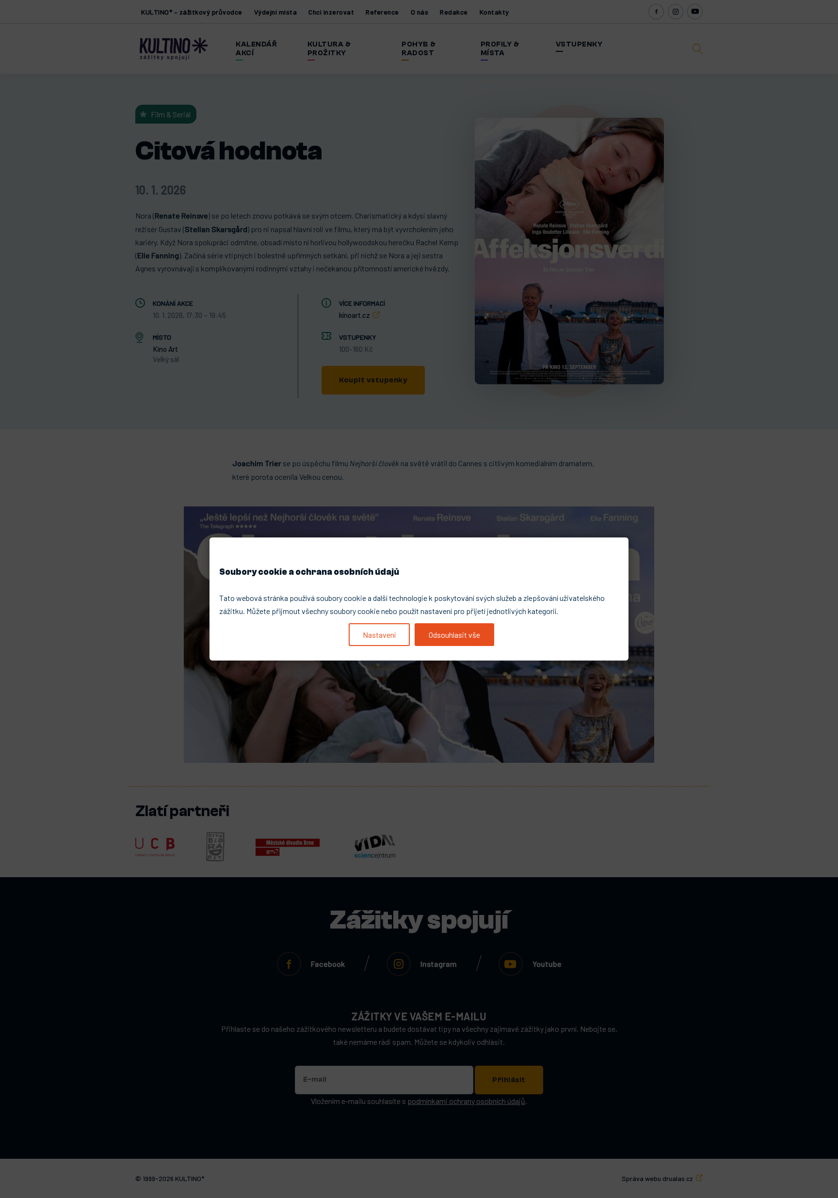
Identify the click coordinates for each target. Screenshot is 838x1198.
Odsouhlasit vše (454, 634)
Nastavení (379, 634)
